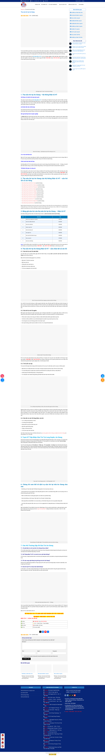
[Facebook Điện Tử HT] (43, 632)
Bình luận (24, 641)
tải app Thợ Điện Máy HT (41, 508)
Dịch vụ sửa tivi (62, 4)
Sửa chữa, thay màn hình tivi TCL (28, 198)
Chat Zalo (2, 740)
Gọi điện (3, 736)
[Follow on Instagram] (68, 695)
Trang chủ (37, 4)
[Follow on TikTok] (70, 695)
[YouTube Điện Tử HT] (45, 632)
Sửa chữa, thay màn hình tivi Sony (28, 183)
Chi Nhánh (81, 4)
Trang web (55, 651)
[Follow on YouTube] (75, 695)
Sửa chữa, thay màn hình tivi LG (28, 202)
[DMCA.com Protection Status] (52, 754)
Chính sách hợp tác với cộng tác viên (28, 690)
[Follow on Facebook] (65, 695)
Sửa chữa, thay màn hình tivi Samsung (29, 185)
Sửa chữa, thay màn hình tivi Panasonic (30, 186)
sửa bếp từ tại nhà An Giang (59, 433)
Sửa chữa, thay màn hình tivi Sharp (29, 189)
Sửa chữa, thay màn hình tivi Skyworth (29, 200)
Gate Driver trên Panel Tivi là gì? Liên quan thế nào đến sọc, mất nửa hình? (79, 58)
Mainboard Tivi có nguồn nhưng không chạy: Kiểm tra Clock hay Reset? (78, 61)
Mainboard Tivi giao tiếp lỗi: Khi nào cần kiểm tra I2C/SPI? (78, 66)
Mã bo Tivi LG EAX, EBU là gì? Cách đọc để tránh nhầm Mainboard (78, 51)
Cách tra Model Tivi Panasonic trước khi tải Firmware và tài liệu (79, 43)
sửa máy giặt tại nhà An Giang (48, 433)
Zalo (48, 631)
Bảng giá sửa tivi (73, 4)
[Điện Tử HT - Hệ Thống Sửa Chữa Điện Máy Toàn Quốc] (25, 4)
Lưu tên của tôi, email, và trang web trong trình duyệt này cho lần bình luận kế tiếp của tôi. (41, 656)
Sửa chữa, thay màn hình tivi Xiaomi (29, 194)
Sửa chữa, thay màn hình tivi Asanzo (29, 196)
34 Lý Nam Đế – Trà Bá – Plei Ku (52, 726)
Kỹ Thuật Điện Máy (53, 4)
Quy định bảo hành (24, 692)
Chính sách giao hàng (25, 694)
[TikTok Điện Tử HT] (40, 632)
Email (38, 651)
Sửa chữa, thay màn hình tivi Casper (29, 190)
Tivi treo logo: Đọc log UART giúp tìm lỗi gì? (79, 69)
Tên (23, 651)
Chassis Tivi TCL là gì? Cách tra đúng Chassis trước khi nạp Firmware (79, 47)
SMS (2, 747)
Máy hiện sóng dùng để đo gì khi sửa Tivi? (79, 54)
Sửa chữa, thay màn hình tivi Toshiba (29, 192)
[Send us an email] (72, 695)
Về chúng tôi (44, 4)
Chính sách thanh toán (25, 696)
